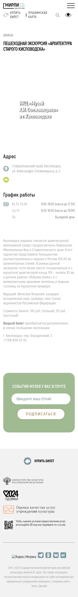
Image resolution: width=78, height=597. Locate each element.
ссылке (61, 525)
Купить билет (15, 15)
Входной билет (13, 323)
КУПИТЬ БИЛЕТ (44, 461)
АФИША (8, 35)
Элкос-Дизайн (39, 586)
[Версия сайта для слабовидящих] (68, 15)
